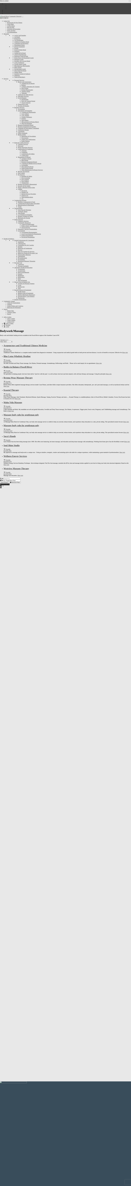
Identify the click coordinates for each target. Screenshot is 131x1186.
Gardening (24, 152)
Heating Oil (24, 192)
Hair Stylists (24, 88)
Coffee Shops (11, 26)
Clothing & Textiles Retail (21, 42)
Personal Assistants (23, 266)
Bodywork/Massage (23, 272)
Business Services (19, 107)
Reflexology (21, 277)
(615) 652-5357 (8, 420)
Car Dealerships (18, 40)
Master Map (10, 311)
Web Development (26, 123)
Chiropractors (21, 243)
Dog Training (25, 179)
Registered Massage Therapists (26, 261)
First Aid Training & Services (26, 251)
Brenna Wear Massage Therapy (18, 378)
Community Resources (24, 223)
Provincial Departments (28, 237)
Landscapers (24, 155)
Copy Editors (25, 114)
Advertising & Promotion (25, 110)
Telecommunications (27, 197)
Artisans (9, 304)
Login (7, 13)
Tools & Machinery (19, 77)
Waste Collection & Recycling (26, 187)
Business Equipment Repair (25, 125)
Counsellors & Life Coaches (26, 245)
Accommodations (12, 32)
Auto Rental (21, 213)
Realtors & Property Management (27, 184)
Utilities (20, 189)
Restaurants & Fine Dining (14, 22)
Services (6, 78)
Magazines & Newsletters (28, 136)
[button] (4, 18)
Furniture (16, 51)
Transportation (18, 208)
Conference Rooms (23, 130)
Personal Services (19, 80)
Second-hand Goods (20, 69)
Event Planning (22, 98)
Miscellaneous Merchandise (22, 66)
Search (5, 309)
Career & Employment (27, 224)
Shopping (6, 34)
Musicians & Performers (14, 307)
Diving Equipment (19, 46)
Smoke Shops (18, 72)
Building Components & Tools (26, 202)
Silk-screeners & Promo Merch (30, 122)
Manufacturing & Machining (26, 205)
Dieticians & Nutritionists (25, 248)
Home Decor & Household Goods (24, 58)
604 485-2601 (7, 451)
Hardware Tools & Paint (21, 56)
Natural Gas (24, 195)
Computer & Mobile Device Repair (31, 163)
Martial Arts (21, 287)
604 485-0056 (7, 474)
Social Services (25, 227)
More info (125, 352)
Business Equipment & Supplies (27, 126)
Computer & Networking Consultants (28, 128)
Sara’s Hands (10, 436)
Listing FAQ (10, 8)
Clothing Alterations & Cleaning (30, 86)
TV (22, 198)
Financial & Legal (23, 104)
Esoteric (20, 274)
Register (7, 12)
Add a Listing (7, 4)
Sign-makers (24, 120)
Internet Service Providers (28, 194)
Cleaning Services (23, 144)
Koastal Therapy (11, 390)
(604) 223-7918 (8, 372)
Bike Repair (24, 160)
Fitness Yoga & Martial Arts (22, 282)
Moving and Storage (23, 171)
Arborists (24, 150)
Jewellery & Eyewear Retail (22, 61)
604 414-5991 (7, 361)
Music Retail (17, 67)
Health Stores (21, 291)
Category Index (11, 312)
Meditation (21, 275)
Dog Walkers (25, 181)
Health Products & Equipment (22, 290)
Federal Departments (27, 235)
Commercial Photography (28, 112)
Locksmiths (24, 165)
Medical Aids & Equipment (25, 293)
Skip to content (4, 1)
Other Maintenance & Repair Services (32, 170)
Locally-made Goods (20, 64)
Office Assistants (22, 133)
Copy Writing (25, 115)
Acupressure (21, 269)
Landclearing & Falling (27, 154)
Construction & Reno (20, 200)
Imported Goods (18, 59)
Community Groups (9, 301)
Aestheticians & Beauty (28, 83)
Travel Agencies (25, 102)
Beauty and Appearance (24, 82)
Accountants (21, 109)
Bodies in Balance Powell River (18, 367)
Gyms (19, 285)
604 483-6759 (7, 461)
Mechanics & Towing (24, 218)
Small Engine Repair (27, 168)
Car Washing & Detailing (25, 214)
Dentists (20, 247)
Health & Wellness (9, 239)
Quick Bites (10, 24)
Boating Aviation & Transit (25, 216)
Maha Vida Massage (13, 402)
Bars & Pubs (10, 27)
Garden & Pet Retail (20, 53)
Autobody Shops (22, 211)
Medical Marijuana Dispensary (26, 295)
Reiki (19, 279)
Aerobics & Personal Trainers (26, 283)
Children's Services (23, 221)
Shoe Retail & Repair (20, 70)
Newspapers (24, 138)
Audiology (21, 242)
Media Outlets (22, 134)
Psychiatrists (21, 259)
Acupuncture (21, 271)
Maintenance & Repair (24, 157)
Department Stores (19, 45)
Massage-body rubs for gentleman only (21, 425)
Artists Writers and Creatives (15, 306)
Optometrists (21, 256)
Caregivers (21, 264)
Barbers (23, 85)
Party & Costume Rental (28, 101)
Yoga (19, 288)
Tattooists (24, 93)
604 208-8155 (7, 408)
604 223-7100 (7, 351)
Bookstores (17, 38)
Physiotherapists (22, 258)
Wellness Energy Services (15, 456)
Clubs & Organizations (13, 303)
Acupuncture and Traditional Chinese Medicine (25, 345)
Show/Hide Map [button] (5, 484)
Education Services (23, 96)
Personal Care (18, 263)
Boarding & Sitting (26, 176)
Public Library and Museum (29, 226)
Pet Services (21, 174)
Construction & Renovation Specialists (29, 203)
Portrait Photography (27, 90)
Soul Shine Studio (12, 445)
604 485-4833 (7, 395)
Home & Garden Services (21, 142)
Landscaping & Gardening (25, 149)
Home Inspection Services (25, 147)
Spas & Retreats (22, 280)
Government (21, 231)
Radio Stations (25, 141)
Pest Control (21, 173)
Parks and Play (11, 30)
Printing (23, 118)
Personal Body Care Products (26, 296)
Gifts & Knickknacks (20, 54)
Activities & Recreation (13, 29)
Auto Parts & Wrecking (24, 210)
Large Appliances (19, 62)
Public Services (18, 219)
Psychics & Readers (23, 106)
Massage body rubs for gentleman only (21, 415)
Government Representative (29, 232)
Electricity (24, 190)
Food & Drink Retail (20, 50)
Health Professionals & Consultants (24, 240)
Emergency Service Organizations (27, 229)
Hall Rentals (24, 99)
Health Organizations (20, 299)
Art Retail (17, 37)
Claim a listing (11, 7)
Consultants (21, 131)
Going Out (7, 21)
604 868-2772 (7, 383)
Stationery (17, 75)
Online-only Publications (28, 139)
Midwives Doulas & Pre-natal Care (28, 253)
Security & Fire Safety (24, 186)
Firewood (20, 146)
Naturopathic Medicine (24, 255)
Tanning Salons (25, 91)
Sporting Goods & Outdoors (22, 74)
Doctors (20, 250)
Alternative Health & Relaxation (23, 267)
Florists (16, 48)
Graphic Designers (26, 117)
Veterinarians (25, 182)
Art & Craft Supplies (20, 35)
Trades (20, 206)
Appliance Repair (26, 158)
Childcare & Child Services (25, 94)
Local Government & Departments (31, 234)
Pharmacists (21, 298)
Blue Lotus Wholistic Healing (17, 356)
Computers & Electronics (21, 43)
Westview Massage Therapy (16, 468)
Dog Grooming (25, 178)
